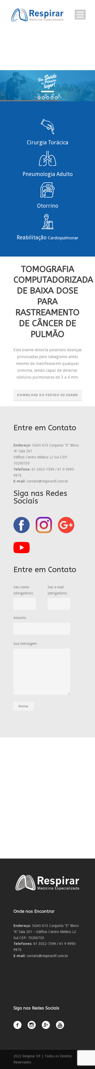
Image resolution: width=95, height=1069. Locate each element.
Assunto (19, 618)
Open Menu (80, 15)
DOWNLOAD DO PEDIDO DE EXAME (47, 395)
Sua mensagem (25, 644)
